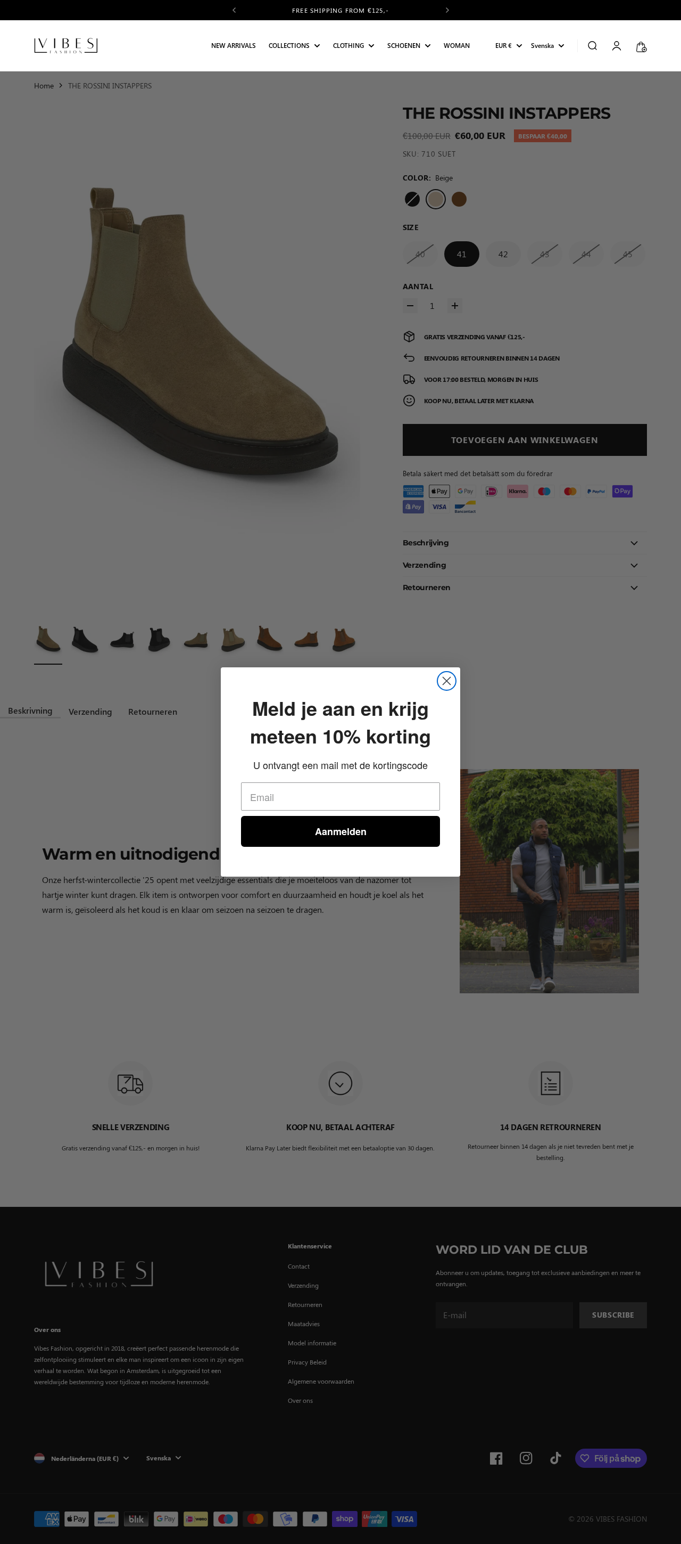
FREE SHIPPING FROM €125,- (340, 10)
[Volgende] (447, 10)
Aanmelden (341, 831)
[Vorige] (234, 10)
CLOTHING (348, 46)
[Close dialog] (446, 681)
